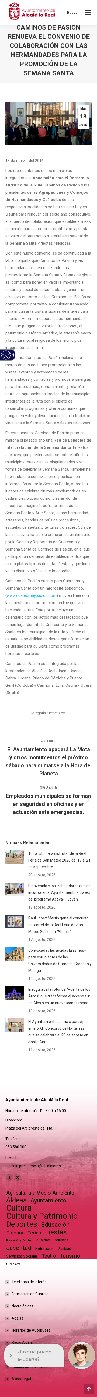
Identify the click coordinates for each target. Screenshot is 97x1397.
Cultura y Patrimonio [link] (42, 1216)
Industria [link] (61, 1240)
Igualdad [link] (43, 1240)
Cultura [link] (19, 1208)
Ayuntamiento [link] (48, 1200)
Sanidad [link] (64, 1249)
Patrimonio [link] (45, 1248)
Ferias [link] (34, 1233)
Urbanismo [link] (13, 1264)
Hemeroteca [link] (57, 713)
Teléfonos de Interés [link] (29, 1282)
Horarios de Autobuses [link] (31, 1330)
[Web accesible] (6, 355)
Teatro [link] (49, 1256)
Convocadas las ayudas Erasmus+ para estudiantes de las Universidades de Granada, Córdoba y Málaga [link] (60, 960)
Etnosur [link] (14, 1233)
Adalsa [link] (17, 1318)
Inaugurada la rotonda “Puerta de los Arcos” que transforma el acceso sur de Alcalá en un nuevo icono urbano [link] (59, 996)
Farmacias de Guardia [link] (30, 1294)
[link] (88, 12)
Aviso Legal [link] (21, 1379)
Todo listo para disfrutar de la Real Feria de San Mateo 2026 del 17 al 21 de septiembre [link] (59, 860)
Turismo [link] (70, 1256)
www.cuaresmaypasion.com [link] (32, 595)
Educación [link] (55, 1224)
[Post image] (14, 857)
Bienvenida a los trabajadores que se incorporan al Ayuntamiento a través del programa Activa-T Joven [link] (59, 892)
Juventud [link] (19, 1247)
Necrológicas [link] (22, 1306)
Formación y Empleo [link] (19, 1240)
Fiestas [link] (56, 1232)
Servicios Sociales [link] (22, 1256)
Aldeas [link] (16, 1200)
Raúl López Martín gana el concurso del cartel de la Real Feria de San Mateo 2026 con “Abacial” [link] (58, 925)
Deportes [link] (21, 1224)
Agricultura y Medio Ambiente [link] (40, 1193)
